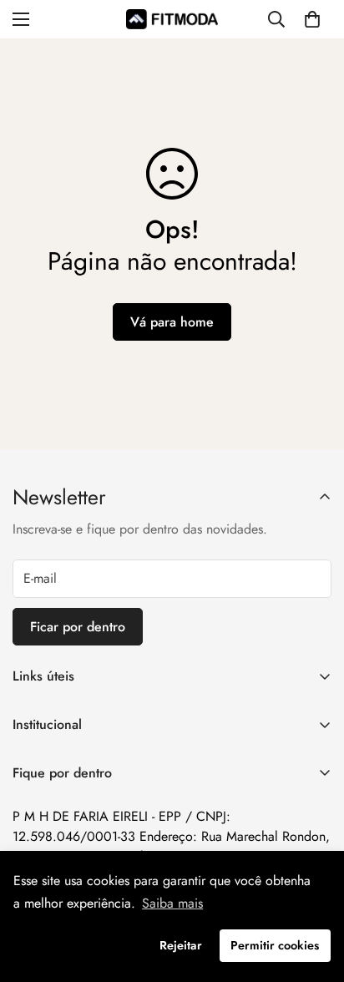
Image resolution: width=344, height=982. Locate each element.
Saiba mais (172, 903)
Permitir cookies (274, 945)
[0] (312, 19)
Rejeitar (180, 945)
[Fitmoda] (172, 19)
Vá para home (172, 322)
